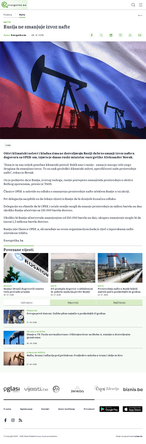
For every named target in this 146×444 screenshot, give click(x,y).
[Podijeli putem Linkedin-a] (111, 35)
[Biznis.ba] (132, 389)
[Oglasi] (12, 389)
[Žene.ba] (77, 389)
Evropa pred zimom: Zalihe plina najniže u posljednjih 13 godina (66, 313)
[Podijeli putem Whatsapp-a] (130, 35)
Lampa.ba (138, 436)
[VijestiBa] (36, 389)
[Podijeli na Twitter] (101, 35)
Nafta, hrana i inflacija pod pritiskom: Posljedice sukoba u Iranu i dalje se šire (75, 355)
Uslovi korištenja (66, 409)
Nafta (22, 15)
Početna (8, 15)
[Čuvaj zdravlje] (107, 389)
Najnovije (73, 302)
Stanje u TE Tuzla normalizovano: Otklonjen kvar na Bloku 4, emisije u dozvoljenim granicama (78, 336)
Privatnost (89, 409)
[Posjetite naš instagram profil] (13, 420)
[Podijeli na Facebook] (91, 35)
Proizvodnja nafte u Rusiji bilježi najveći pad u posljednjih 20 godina (119, 290)
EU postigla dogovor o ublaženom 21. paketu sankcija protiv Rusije (72, 290)
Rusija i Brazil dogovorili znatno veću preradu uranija (24, 290)
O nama (7, 409)
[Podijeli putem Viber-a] (120, 35)
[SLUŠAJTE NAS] (56, 389)
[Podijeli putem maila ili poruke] (139, 35)
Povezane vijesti (19, 249)
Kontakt (45, 409)
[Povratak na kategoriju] (140, 16)
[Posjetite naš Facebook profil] (5, 420)
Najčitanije (119, 302)
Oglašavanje (26, 409)
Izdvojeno (27, 302)
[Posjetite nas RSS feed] (20, 420)
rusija (8, 145)
